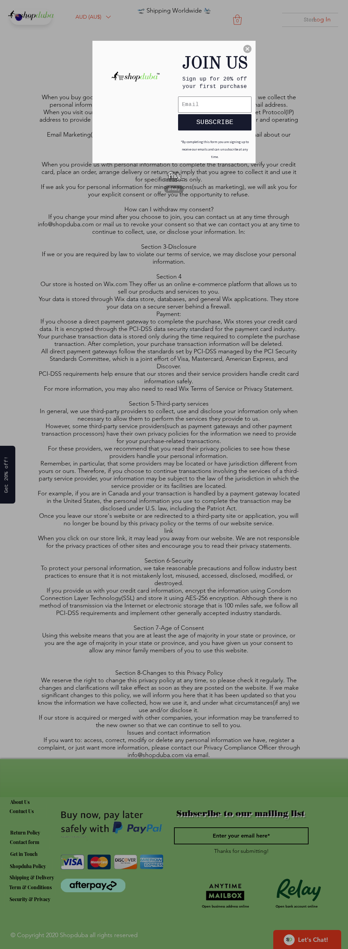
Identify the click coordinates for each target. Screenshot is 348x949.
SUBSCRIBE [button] (214, 122)
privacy (174, 189)
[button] (247, 49)
